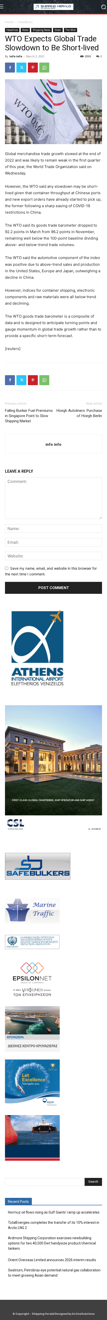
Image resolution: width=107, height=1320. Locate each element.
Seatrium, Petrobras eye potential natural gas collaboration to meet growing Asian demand (54, 1272)
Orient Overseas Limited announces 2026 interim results (52, 1260)
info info (15, 56)
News (25, 30)
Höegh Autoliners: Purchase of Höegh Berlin (79, 413)
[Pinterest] (33, 68)
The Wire (70, 30)
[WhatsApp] (44, 68)
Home (9, 22)
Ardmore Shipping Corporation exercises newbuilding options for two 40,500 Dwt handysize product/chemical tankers (52, 1243)
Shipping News (41, 30)
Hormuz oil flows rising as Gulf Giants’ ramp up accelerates (54, 1212)
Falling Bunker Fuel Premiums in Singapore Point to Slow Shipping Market (29, 415)
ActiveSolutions (83, 1314)
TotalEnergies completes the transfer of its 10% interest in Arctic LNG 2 (53, 1225)
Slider (57, 30)
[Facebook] (10, 68)
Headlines (25, 22)
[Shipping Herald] (53, 7)
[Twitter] (21, 68)
